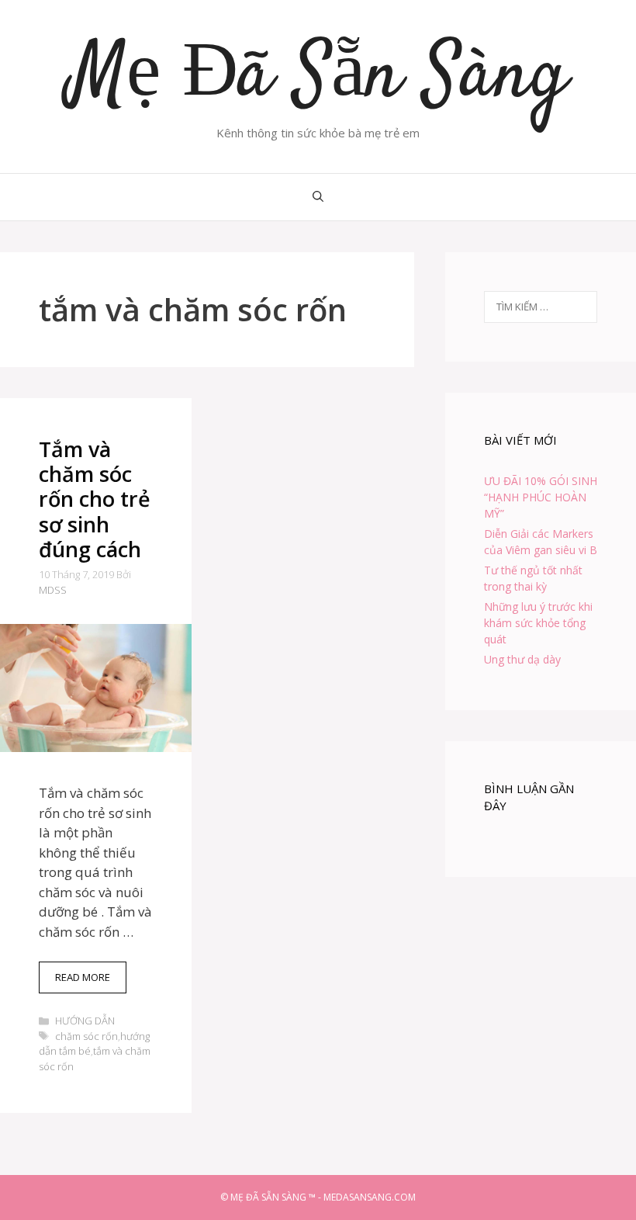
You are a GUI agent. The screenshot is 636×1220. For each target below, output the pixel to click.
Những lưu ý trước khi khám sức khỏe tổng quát (538, 622)
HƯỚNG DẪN (85, 1021)
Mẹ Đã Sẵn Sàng (318, 78)
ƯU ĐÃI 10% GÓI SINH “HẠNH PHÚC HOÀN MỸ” (540, 497)
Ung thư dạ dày (522, 659)
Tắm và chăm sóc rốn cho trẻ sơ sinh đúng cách (94, 499)
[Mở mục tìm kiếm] (318, 197)
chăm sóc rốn (86, 1036)
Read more (90, 981)
